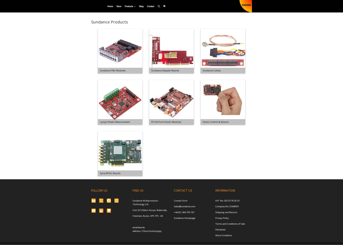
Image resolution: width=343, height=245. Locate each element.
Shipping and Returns (226, 212)
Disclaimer (220, 229)
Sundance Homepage (184, 218)
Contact (150, 6)
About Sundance (223, 235)
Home (110, 6)
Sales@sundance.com (184, 206)
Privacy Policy (222, 218)
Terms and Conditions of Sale (230, 223)
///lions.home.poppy (151, 231)
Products (129, 6)
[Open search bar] (159, 6)
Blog (141, 6)
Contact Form (180, 200)
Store (118, 6)
